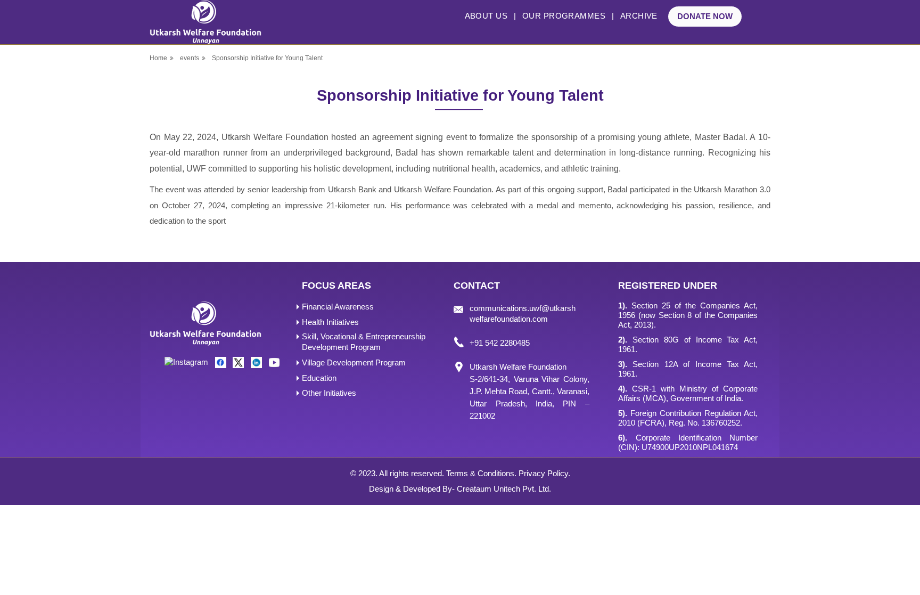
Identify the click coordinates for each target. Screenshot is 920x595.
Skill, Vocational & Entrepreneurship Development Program (363, 341)
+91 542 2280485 (500, 343)
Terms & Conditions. (481, 473)
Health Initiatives (330, 322)
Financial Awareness (338, 307)
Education (319, 378)
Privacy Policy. (544, 473)
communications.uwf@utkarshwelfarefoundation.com (523, 313)
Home (158, 58)
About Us (486, 16)
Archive (639, 16)
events (189, 58)
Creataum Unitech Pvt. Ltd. (504, 489)
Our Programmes (563, 16)
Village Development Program (354, 362)
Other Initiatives (329, 393)
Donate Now (705, 16)
